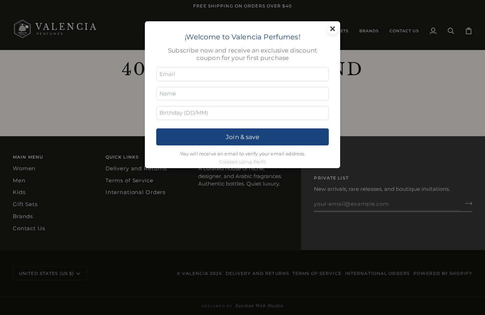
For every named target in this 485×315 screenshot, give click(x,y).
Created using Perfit (242, 162)
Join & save (242, 136)
